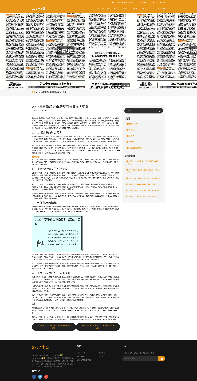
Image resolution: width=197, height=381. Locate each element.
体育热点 (124, 9)
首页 (33, 92)
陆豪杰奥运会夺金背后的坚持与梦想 (141, 184)
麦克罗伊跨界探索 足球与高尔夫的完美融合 (144, 178)
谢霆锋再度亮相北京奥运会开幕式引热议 (143, 196)
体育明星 (134, 9)
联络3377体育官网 (158, 9)
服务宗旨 (144, 9)
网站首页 (100, 9)
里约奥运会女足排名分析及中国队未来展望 (144, 190)
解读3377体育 (112, 9)
